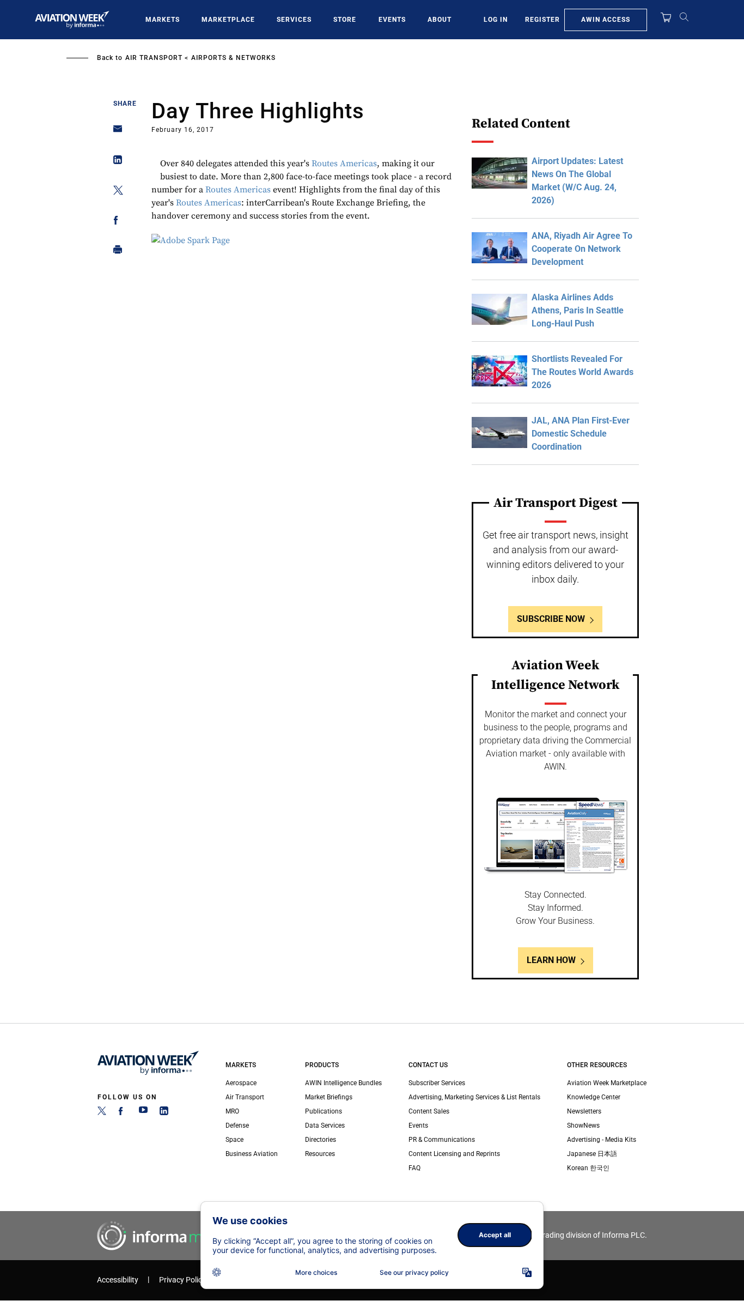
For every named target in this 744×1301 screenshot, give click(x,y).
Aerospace (241, 1083)
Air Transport (153, 58)
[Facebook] (122, 1113)
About (440, 19)
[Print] (114, 252)
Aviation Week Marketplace (607, 1083)
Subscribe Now (551, 619)
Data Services (325, 1125)
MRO (232, 1111)
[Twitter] (101, 1113)
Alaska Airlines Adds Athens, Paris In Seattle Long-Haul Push (578, 310)
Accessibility (117, 1280)
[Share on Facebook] (114, 222)
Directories (320, 1139)
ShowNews (583, 1125)
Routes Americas (344, 163)
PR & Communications (441, 1139)
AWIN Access (605, 19)
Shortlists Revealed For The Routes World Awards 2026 (582, 372)
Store (344, 19)
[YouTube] (143, 1113)
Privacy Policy (182, 1280)
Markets (162, 19)
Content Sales (428, 1111)
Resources (320, 1154)
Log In (496, 19)
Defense (237, 1125)
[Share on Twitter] (114, 192)
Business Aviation (251, 1154)
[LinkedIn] (164, 1113)
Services (294, 19)
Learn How (551, 960)
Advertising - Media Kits (601, 1139)
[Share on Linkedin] (114, 162)
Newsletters (584, 1111)
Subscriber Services (436, 1083)
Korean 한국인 (588, 1168)
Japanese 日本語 (592, 1154)
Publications (323, 1111)
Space (234, 1139)
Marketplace (228, 19)
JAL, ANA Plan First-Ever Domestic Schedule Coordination (581, 433)
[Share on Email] (114, 132)
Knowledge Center (593, 1097)
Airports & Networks (233, 58)
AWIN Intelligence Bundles (343, 1083)
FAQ (414, 1168)
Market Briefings (328, 1097)
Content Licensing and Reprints (454, 1154)
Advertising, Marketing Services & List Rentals (474, 1097)
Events (392, 19)
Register (542, 19)
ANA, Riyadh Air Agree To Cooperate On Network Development (582, 249)
